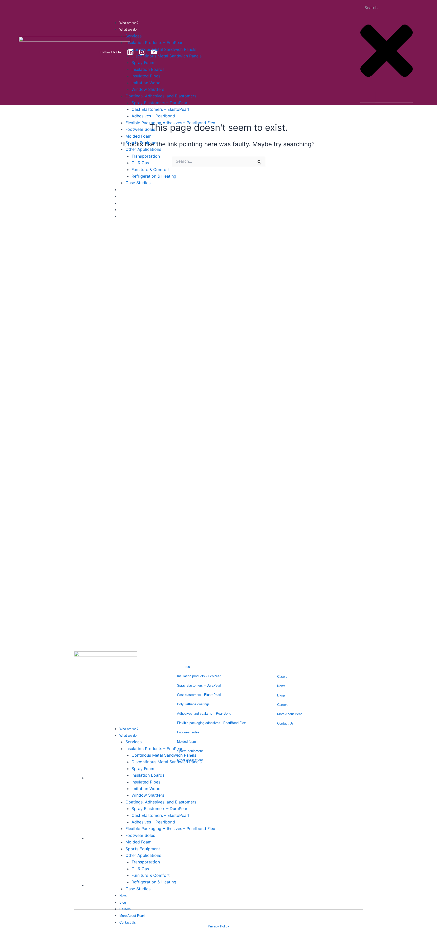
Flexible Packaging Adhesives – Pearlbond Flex (170, 122)
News (123, 190)
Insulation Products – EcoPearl (154, 42)
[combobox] (386, 8)
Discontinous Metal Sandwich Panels (167, 55)
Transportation (146, 156)
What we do (128, 29)
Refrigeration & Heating (154, 176)
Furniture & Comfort (151, 169)
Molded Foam (138, 136)
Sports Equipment (142, 142)
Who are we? (128, 23)
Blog (122, 196)
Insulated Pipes (146, 75)
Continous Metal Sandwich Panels (164, 49)
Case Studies (137, 182)
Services (133, 35)
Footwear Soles (140, 129)
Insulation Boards (148, 69)
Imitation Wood (146, 82)
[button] (231, 475)
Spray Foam (143, 62)
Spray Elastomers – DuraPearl (160, 102)
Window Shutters (148, 89)
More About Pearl (132, 210)
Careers (125, 203)
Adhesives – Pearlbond (153, 115)
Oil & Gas (140, 162)
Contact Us (127, 216)
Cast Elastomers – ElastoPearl (160, 109)
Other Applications (143, 149)
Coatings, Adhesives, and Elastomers (160, 95)
